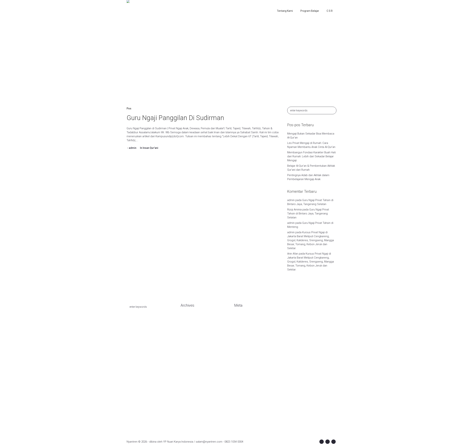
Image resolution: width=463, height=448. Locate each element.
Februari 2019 (188, 387)
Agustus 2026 (188, 316)
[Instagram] (327, 442)
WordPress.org (243, 333)
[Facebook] (321, 442)
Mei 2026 (185, 327)
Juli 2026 (185, 322)
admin (132, 147)
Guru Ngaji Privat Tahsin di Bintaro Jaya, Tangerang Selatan (308, 213)
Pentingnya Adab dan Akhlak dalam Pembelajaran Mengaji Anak (308, 177)
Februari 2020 (188, 343)
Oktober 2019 (188, 365)
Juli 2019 (185, 381)
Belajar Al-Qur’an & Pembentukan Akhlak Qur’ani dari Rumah (311, 167)
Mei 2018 (185, 414)
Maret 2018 (187, 419)
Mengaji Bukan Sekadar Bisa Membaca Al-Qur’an (310, 135)
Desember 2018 (190, 398)
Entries (241, 322)
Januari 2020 (188, 349)
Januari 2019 (188, 392)
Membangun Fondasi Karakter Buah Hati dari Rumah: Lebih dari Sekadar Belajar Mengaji (311, 156)
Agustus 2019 (188, 376)
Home (212, 65)
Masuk (238, 316)
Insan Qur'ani (150, 147)
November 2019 (190, 360)
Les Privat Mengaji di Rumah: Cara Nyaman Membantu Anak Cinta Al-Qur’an (311, 145)
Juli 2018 (185, 409)
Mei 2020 (185, 333)
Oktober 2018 (188, 403)
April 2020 (186, 338)
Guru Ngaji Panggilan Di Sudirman (175, 118)
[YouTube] (333, 442)
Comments (244, 327)
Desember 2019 (190, 354)
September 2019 (190, 371)
